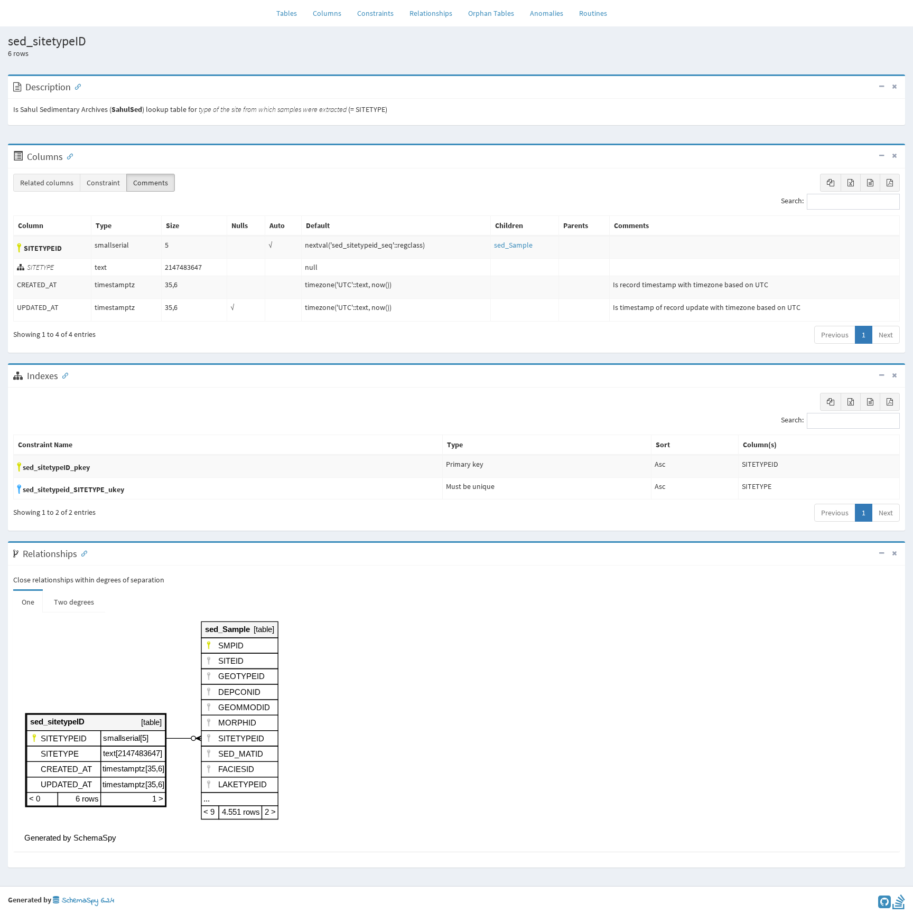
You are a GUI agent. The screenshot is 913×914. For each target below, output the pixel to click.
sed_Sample (513, 245)
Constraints (375, 13)
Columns (327, 13)
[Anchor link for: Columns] (67, 156)
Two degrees (74, 602)
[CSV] (870, 183)
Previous (835, 335)
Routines (593, 13)
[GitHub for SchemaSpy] (884, 904)
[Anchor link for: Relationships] (82, 553)
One (28, 602)
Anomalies (546, 13)
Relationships (430, 13)
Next (886, 335)
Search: (792, 201)
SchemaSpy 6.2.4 (86, 900)
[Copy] (830, 183)
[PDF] (890, 183)
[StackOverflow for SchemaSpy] (898, 904)
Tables (290, 13)
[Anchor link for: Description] (75, 86)
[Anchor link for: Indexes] (63, 375)
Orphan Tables (491, 13)
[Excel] (851, 183)
